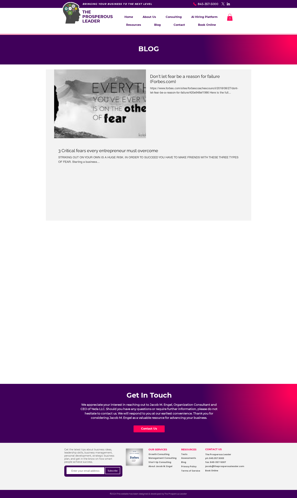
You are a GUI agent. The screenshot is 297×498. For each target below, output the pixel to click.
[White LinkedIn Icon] (228, 4)
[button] (174, 17)
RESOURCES (188, 449)
